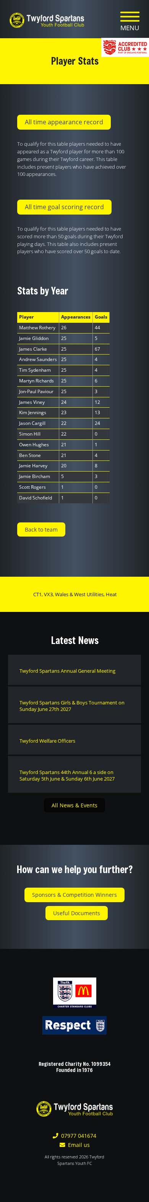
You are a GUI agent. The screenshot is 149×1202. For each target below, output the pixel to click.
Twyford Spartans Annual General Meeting (67, 670)
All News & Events (74, 805)
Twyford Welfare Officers (47, 740)
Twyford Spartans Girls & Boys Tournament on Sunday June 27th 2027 (72, 705)
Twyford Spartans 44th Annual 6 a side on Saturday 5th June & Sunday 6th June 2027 (67, 775)
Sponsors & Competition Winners (74, 894)
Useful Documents (76, 913)
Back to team (41, 529)
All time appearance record (64, 122)
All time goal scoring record (64, 207)
